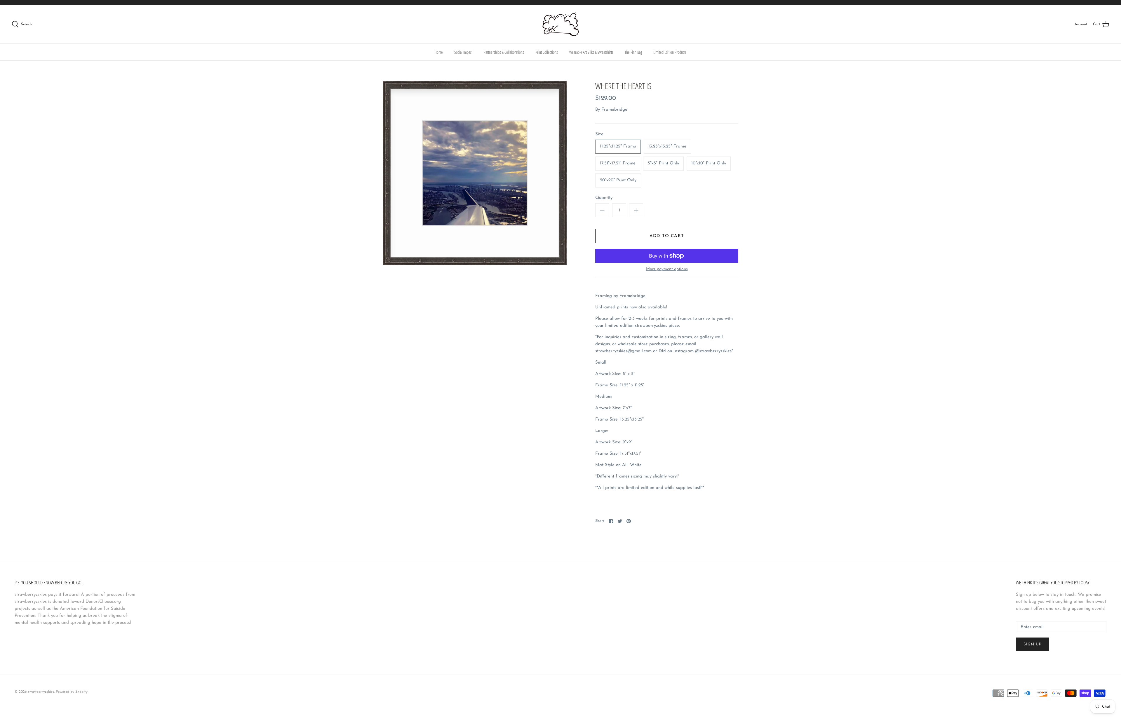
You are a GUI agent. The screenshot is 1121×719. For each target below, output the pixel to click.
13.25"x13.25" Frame (667, 146)
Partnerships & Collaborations (504, 52)
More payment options (667, 269)
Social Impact (463, 52)
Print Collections (546, 52)
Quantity (603, 198)
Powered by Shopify (72, 692)
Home (439, 52)
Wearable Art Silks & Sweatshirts (591, 52)
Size (599, 134)
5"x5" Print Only (663, 163)
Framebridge (614, 109)
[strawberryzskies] (560, 24)
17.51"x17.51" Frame (618, 163)
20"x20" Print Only (618, 180)
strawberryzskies (41, 692)
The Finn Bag (633, 52)
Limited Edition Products (670, 52)
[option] (475, 173)
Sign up (1032, 644)
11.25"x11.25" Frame (618, 146)
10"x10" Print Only (708, 163)
